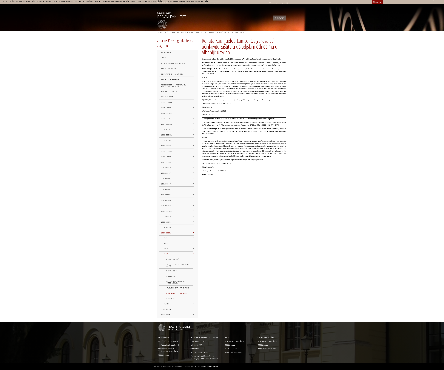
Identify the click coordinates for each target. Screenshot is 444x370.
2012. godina (166, 167)
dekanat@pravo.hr (236, 352)
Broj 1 (165, 238)
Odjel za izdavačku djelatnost (182, 32)
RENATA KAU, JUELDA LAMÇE (234, 32)
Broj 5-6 (166, 304)
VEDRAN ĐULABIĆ (172, 259)
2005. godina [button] (166, 129)
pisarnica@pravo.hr (212, 358)
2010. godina (166, 156)
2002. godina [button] (166, 113)
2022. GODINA (166, 222)
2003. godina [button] (166, 118)
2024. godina (209, 32)
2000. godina (166, 102)
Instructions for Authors (172, 74)
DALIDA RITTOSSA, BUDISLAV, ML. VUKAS (178, 265)
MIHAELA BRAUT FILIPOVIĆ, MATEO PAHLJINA (176, 282)
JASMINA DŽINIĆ (171, 271)
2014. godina (166, 178)
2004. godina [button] (166, 124)
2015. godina (166, 184)
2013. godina (166, 173)
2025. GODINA (166, 309)
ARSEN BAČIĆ (171, 298)
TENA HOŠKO (171, 276)
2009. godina (166, 151)
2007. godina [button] (166, 140)
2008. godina (166, 146)
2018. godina (166, 200)
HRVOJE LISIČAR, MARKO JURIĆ (177, 288)
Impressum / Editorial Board (173, 63)
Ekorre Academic (213, 366)
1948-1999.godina (167, 97)
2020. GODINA (166, 211)
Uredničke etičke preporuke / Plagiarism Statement (173, 85)
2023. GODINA (166, 227)
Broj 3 (166, 248)
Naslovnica (162, 32)
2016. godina (166, 189)
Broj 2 (166, 243)
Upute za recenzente (170, 79)
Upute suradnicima (169, 68)
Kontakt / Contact (169, 91)
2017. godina (166, 195)
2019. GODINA (166, 205)
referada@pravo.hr (269, 349)
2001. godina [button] (166, 108)
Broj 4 (219, 32)
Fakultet (279, 18)
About (163, 57)
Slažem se (377, 2)
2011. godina (166, 162)
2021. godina (166, 216)
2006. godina (166, 135)
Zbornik (199, 32)
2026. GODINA (166, 315)
